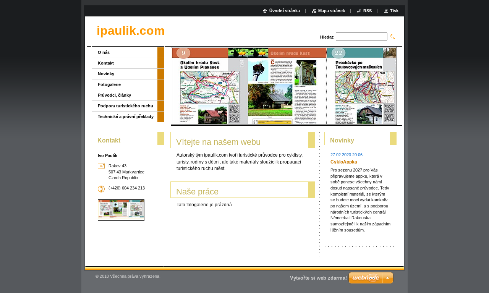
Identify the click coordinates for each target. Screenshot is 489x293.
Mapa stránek (331, 10)
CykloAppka (343, 162)
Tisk (394, 10)
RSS (367, 10)
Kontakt (106, 63)
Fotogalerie (109, 84)
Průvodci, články (114, 95)
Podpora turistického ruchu (125, 106)
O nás (104, 52)
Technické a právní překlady (126, 116)
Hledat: (327, 37)
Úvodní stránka (284, 10)
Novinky (106, 73)
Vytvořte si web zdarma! (318, 278)
